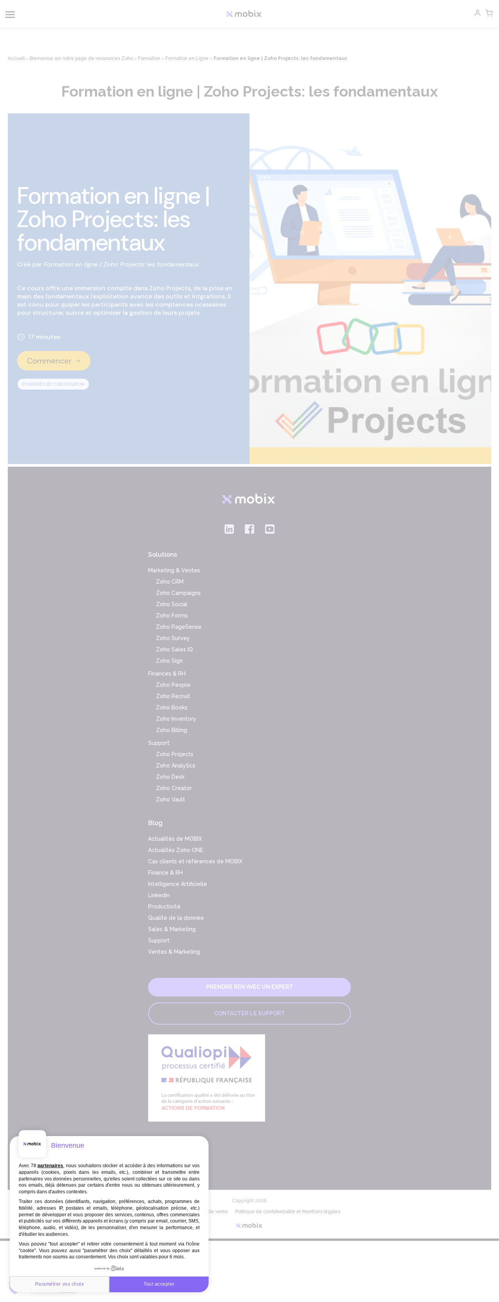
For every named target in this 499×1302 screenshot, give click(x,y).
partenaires (50, 1165)
